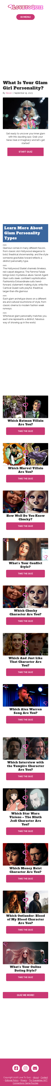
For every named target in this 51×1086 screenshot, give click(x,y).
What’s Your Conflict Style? (25, 565)
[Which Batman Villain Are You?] (25, 407)
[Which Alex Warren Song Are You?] (25, 695)
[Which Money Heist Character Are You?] (25, 854)
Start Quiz (25, 151)
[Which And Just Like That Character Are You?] (25, 644)
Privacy (24, 1080)
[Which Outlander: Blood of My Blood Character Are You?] (25, 902)
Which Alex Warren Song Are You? (25, 711)
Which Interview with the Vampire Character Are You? (25, 766)
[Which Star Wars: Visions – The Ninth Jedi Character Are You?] (25, 799)
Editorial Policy (12, 1080)
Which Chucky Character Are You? (25, 612)
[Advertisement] (25, 50)
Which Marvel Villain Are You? (25, 470)
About (36, 1077)
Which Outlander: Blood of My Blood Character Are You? (25, 919)
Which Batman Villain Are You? (25, 422)
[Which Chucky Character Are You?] (25, 596)
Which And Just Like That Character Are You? (25, 661)
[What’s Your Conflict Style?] (25, 549)
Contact (44, 1077)
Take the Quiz (25, 431)
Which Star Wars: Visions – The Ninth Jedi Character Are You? (25, 819)
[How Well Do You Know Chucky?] (25, 501)
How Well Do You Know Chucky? (25, 517)
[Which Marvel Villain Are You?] (25, 454)
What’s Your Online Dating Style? (25, 969)
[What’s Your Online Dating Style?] (25, 953)
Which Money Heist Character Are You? (25, 870)
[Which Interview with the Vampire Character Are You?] (25, 748)
